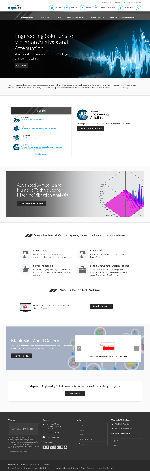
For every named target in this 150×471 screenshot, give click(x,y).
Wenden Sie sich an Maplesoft (111, 3)
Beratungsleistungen (75, 17)
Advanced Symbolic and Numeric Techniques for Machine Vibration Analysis (42, 189)
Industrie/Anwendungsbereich (122, 17)
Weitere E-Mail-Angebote (124, 428)
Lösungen (82, 430)
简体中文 (47, 464)
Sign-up (115, 441)
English (18, 464)
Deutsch (33, 464)
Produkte (81, 425)
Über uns (11, 420)
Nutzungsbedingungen (63, 468)
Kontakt (46, 420)
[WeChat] (65, 447)
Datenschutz (75, 468)
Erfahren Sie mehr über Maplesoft (18, 451)
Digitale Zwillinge (97, 17)
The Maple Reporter (122, 424)
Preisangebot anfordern (133, 3)
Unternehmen (83, 444)
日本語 (40, 464)
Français (25, 464)
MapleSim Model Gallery (35, 340)
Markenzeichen (101, 468)
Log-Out (115, 445)
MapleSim (45, 17)
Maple (58, 17)
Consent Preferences (87, 468)
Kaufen (81, 435)
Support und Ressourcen (86, 439)
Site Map (109, 468)
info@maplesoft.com (54, 437)
